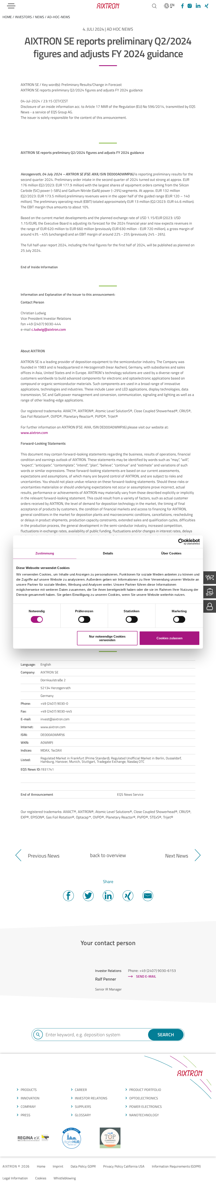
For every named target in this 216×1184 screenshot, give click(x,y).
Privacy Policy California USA (123, 1166)
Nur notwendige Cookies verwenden (107, 638)
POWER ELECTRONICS (145, 1106)
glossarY (83, 1115)
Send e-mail (146, 976)
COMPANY (28, 1106)
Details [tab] (108, 553)
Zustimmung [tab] (44, 553)
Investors (23, 16)
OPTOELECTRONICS (143, 1098)
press (25, 1115)
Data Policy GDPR (83, 1166)
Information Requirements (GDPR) (176, 1166)
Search (166, 1034)
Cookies (40, 1178)
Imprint (58, 1166)
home (7, 16)
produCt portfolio (145, 1089)
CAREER (81, 1089)
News (39, 16)
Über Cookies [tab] (171, 553)
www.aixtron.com (34, 432)
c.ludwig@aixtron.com (48, 329)
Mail (147, 895)
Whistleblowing (65, 1178)
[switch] (84, 619)
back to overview (108, 855)
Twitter (88, 895)
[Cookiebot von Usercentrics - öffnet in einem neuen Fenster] (181, 542)
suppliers (83, 1106)
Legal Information (15, 1178)
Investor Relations (91, 1098)
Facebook (68, 895)
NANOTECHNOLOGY (144, 1115)
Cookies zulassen (169, 638)
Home (41, 1166)
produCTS (29, 1089)
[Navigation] (11, 6)
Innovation (30, 1098)
